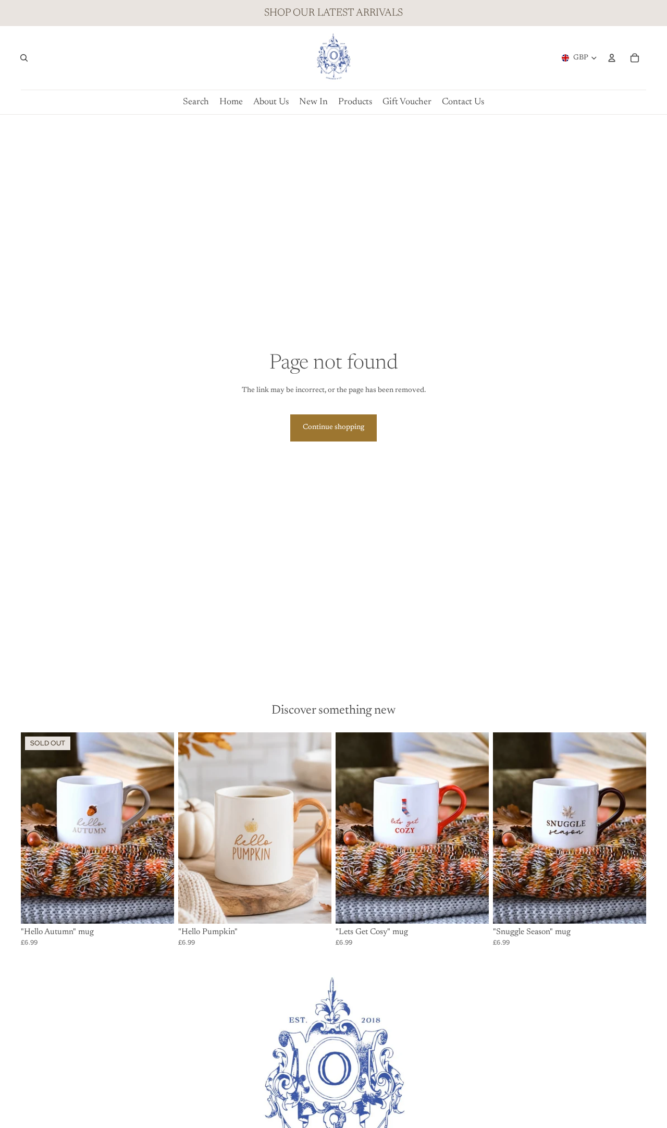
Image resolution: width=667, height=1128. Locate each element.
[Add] (315, 908)
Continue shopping (333, 427)
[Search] (24, 57)
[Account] (611, 57)
